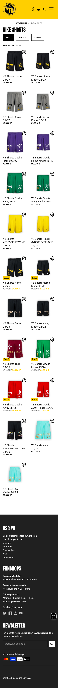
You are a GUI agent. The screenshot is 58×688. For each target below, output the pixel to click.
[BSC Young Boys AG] (9, 14)
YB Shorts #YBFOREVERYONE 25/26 (14, 242)
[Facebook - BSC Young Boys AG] (10, 613)
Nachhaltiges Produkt (13, 539)
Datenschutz (9, 550)
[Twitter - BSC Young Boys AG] (5, 613)
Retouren (7, 546)
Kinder (38, 37)
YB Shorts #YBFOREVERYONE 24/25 (14, 448)
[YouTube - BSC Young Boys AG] (21, 613)
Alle (8, 37)
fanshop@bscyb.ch (12, 607)
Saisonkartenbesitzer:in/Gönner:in (20, 535)
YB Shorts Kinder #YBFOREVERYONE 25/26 (42, 242)
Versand (7, 543)
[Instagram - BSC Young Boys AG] (15, 613)
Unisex (22, 37)
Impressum (8, 557)
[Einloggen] (32, 9)
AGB (5, 553)
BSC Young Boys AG (21, 678)
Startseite (21, 23)
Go (52, 644)
